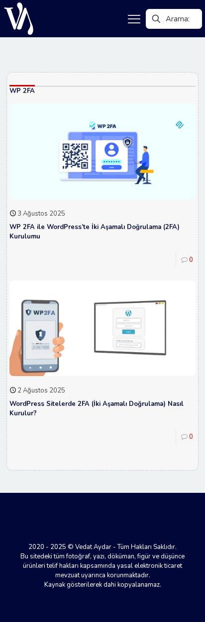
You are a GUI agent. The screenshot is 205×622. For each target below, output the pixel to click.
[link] (18, 18)
